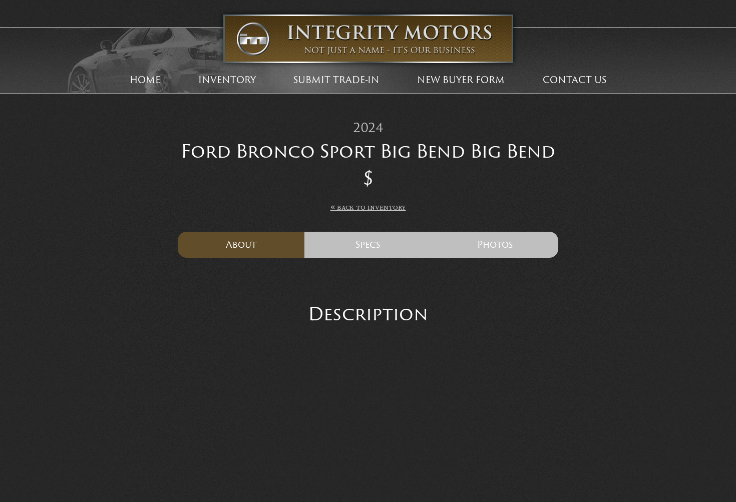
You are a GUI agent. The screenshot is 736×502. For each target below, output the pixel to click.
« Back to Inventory (368, 207)
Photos (495, 244)
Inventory (227, 80)
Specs (367, 244)
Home (145, 80)
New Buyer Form (461, 80)
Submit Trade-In (336, 80)
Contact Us (574, 80)
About (241, 244)
